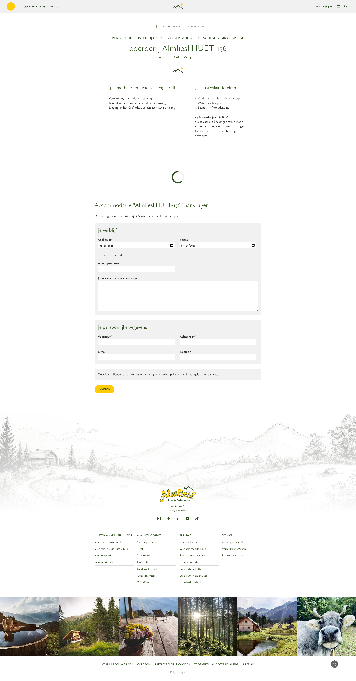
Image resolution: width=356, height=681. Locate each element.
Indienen (104, 389)
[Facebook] (168, 518)
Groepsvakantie (189, 562)
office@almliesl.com (178, 510)
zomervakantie (103, 555)
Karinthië (142, 562)
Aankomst (105, 240)
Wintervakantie (104, 562)
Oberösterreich (146, 575)
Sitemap (248, 664)
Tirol (140, 548)
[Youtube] (187, 518)
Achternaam (188, 336)
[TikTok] (197, 518)
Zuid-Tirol (143, 582)
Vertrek (185, 240)
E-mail (103, 352)
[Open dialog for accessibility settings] (334, 664)
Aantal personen (108, 263)
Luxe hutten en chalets (193, 575)
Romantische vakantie (193, 555)
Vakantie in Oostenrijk (108, 542)
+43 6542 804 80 (323, 6)
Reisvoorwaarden (232, 555)
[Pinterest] (178, 518)
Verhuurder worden (234, 548)
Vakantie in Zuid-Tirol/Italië (111, 548)
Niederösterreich (147, 569)
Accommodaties (33, 6)
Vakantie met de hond (193, 548)
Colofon (143, 664)
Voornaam (105, 336)
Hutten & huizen (171, 26)
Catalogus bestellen (234, 542)
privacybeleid (178, 374)
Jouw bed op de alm (191, 582)
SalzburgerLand (146, 542)
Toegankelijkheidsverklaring (216, 664)
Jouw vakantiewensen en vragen (118, 278)
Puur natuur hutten (191, 569)
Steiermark (143, 555)
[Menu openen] (11, 6)
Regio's (55, 6)
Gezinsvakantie (189, 542)
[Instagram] (159, 518)
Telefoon (185, 352)
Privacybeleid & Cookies (172, 664)
